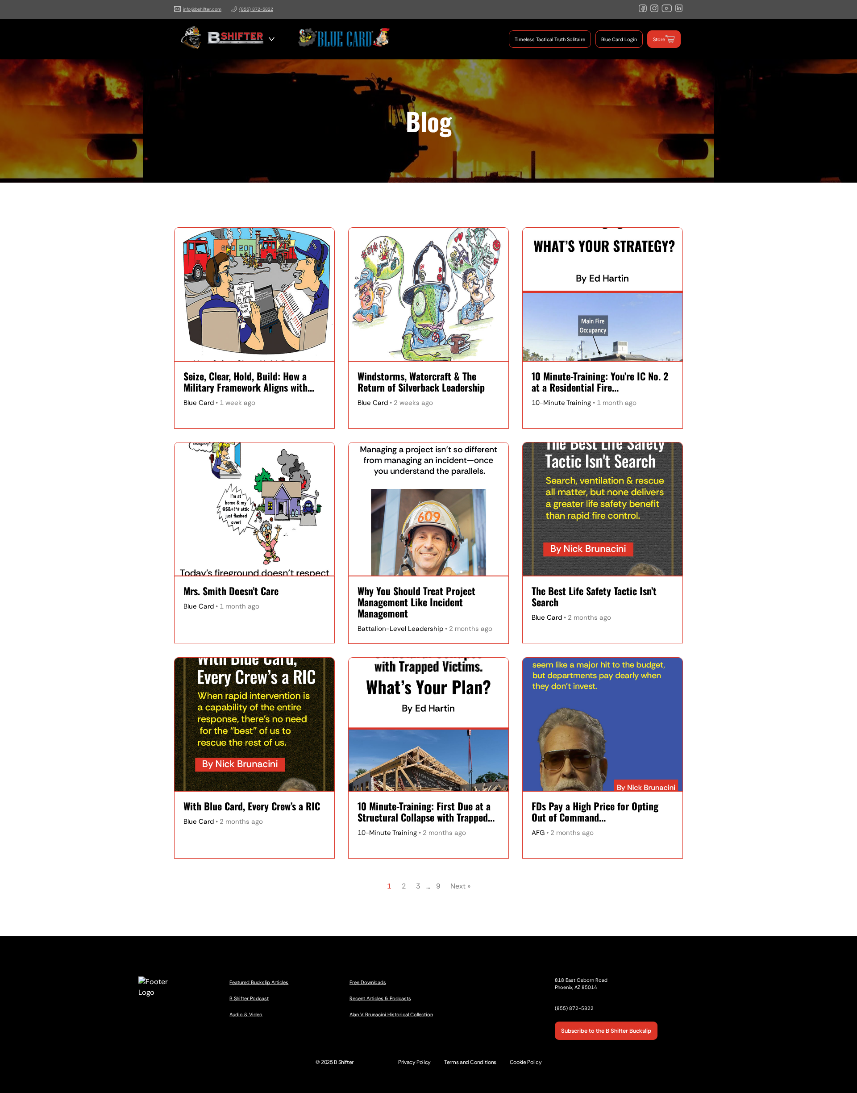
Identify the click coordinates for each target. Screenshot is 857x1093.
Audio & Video (245, 1014)
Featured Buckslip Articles (258, 982)
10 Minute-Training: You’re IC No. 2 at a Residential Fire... (600, 382)
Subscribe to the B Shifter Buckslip (606, 1031)
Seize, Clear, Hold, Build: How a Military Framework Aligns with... (248, 382)
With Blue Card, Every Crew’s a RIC (251, 806)
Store (659, 39)
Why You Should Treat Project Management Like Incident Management (416, 602)
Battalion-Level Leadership (400, 628)
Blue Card (198, 402)
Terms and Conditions (470, 1062)
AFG (538, 832)
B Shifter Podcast (249, 998)
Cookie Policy (525, 1062)
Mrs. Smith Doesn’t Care (231, 591)
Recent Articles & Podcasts (380, 998)
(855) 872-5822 (256, 9)
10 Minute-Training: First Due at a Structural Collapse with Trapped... (426, 812)
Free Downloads (367, 982)
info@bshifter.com (202, 9)
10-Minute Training (561, 402)
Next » (460, 886)
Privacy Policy (414, 1062)
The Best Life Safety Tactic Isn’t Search (594, 596)
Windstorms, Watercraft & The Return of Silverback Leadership (421, 382)
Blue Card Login (619, 39)
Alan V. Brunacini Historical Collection (391, 1014)
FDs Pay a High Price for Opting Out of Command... (595, 812)
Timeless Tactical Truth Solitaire (550, 39)
